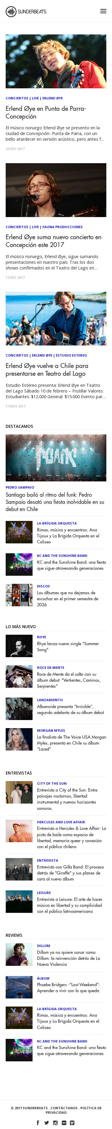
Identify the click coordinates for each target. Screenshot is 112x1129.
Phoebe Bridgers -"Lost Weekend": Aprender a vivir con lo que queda (68, 988)
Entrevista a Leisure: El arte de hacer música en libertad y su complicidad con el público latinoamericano (69, 905)
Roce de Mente (50, 667)
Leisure (44, 892)
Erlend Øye (52, 98)
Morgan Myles (51, 730)
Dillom (43, 945)
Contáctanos (64, 1108)
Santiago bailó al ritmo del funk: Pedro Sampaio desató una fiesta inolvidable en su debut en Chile (55, 502)
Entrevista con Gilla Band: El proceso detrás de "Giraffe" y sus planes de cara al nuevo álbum (70, 873)
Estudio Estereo (71, 355)
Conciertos (17, 98)
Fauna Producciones (62, 227)
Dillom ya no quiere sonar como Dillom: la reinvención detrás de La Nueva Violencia (68, 958)
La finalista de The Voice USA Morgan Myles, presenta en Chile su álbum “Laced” (71, 743)
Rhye (41, 637)
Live (35, 98)
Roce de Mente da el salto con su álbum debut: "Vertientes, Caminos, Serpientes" (69, 680)
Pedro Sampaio (20, 487)
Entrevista (47, 860)
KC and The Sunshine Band (62, 555)
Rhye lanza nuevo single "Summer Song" (68, 647)
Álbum (43, 978)
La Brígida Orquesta (57, 523)
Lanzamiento (50, 700)
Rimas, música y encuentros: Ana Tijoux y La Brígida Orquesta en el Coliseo (68, 536)
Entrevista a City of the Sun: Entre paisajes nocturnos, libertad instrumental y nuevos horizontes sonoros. (67, 799)
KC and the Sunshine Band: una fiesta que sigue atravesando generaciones (71, 565)
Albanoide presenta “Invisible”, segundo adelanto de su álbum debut (70, 709)
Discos (43, 586)
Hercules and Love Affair (61, 822)
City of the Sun (52, 783)
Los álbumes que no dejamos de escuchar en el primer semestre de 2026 (67, 599)
